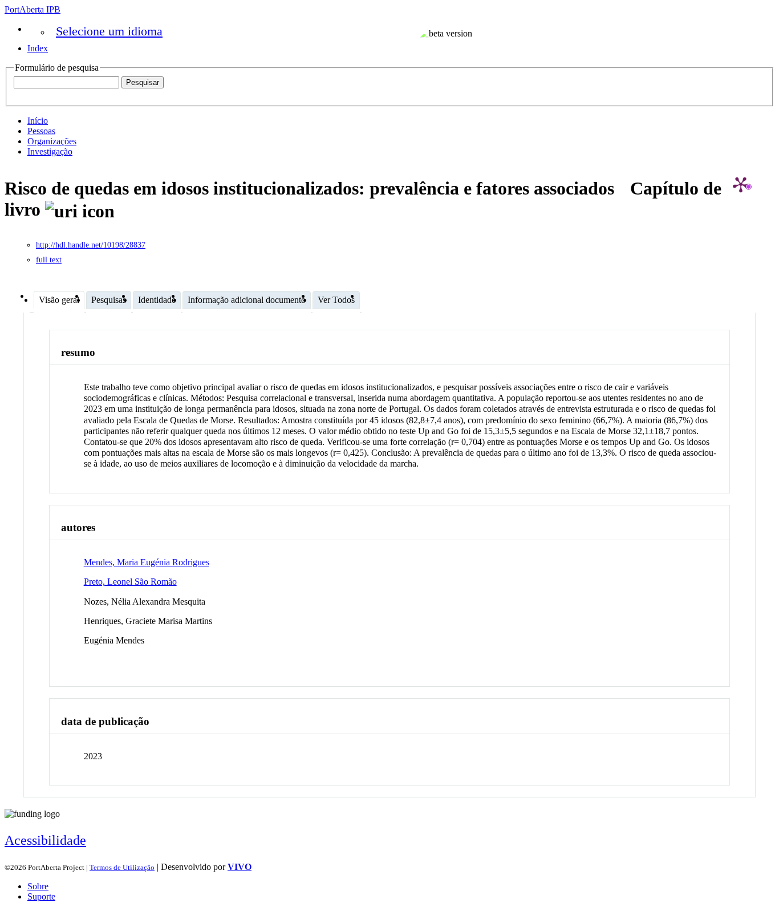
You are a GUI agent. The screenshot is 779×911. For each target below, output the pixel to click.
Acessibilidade (45, 840)
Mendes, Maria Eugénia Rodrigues (146, 562)
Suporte (41, 896)
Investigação (49, 151)
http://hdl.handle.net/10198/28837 (90, 245)
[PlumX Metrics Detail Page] (741, 184)
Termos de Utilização (122, 867)
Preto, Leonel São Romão (130, 581)
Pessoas (41, 131)
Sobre (37, 886)
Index (37, 48)
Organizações (51, 141)
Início (37, 120)
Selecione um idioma (109, 31)
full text (49, 260)
